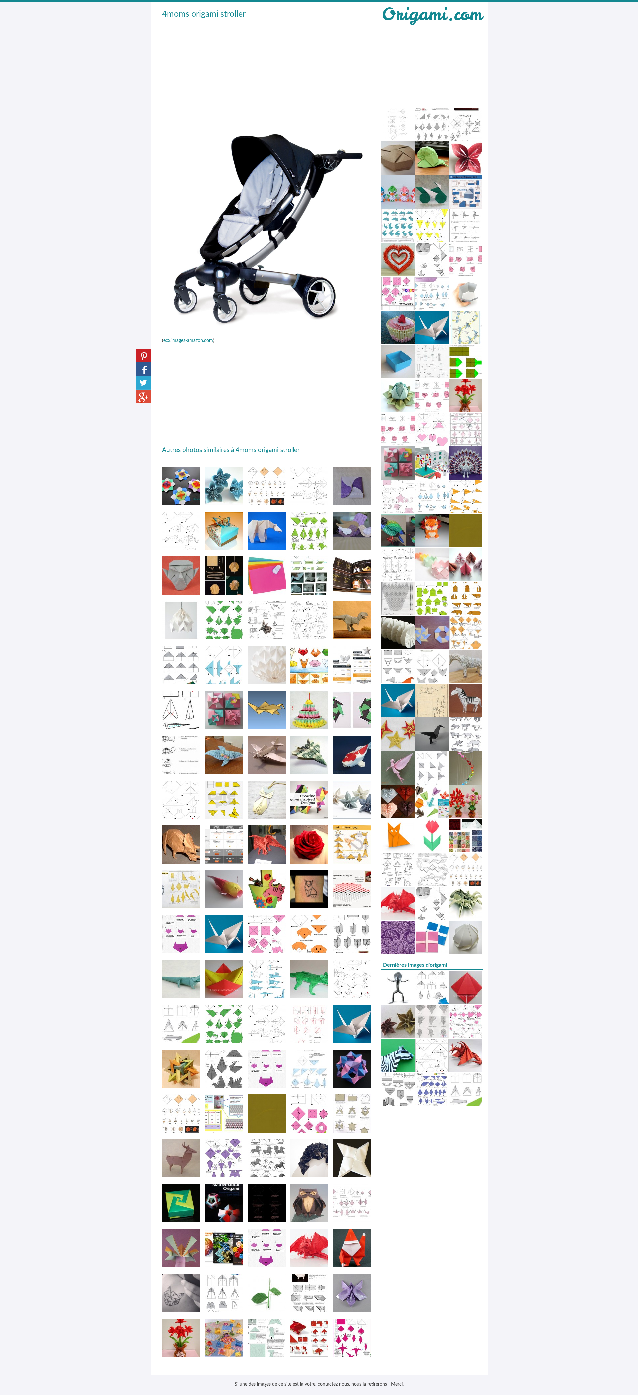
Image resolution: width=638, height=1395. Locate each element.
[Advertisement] (267, 70)
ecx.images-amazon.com (188, 340)
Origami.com (431, 14)
